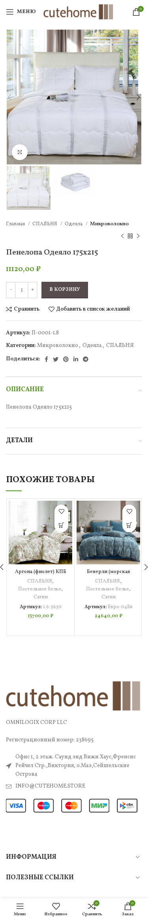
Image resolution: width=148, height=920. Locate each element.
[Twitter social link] (56, 359)
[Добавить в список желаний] (61, 511)
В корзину (64, 289)
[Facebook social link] (46, 359)
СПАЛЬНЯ (45, 224)
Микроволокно (109, 224)
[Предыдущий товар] (122, 236)
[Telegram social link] (86, 359)
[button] (61, 525)
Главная (16, 224)
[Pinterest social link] (66, 359)
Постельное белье (39, 589)
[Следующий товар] (138, 236)
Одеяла (74, 224)
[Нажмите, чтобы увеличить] (20, 152)
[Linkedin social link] (76, 359)
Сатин (41, 597)
